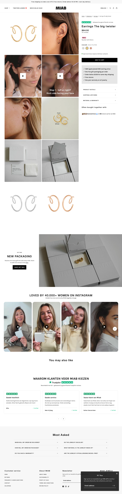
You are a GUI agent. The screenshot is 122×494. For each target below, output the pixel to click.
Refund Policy (43, 485)
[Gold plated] (87, 48)
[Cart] (116, 8)
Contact (7, 483)
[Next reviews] (63, 419)
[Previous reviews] (58, 419)
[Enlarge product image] (23, 33)
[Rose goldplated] (91, 48)
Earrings (96, 16)
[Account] (113, 8)
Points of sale (44, 480)
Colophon (8, 485)
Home (83, 16)
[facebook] (63, 486)
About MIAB (43, 474)
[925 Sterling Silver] (83, 48)
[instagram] (66, 486)
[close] (117, 474)
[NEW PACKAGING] (80, 260)
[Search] (110, 8)
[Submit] (114, 485)
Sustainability (44, 477)
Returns (7, 477)
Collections (89, 16)
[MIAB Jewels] (61, 8)
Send (6, 474)
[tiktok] (68, 486)
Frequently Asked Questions (14, 480)
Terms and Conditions (46, 483)
